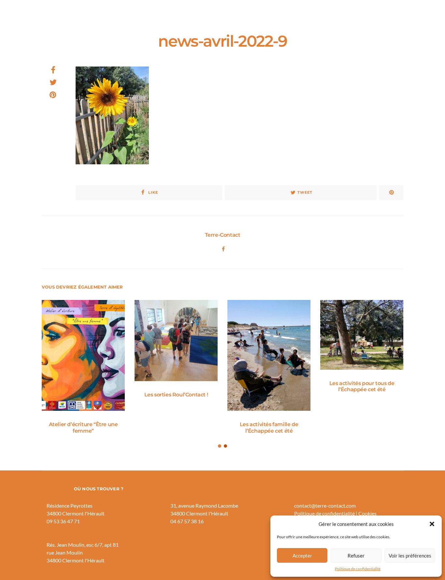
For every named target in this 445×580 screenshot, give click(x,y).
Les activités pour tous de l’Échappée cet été (362, 386)
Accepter (302, 555)
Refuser (356, 555)
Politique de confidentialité (357, 568)
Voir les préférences (410, 555)
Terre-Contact (222, 235)
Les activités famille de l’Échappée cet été (269, 427)
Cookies (367, 513)
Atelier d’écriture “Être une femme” (83, 427)
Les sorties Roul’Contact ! (176, 395)
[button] (432, 524)
